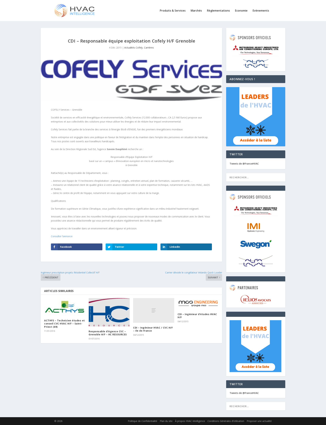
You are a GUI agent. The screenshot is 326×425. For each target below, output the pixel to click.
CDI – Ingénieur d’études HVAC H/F (197, 316)
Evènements (261, 10)
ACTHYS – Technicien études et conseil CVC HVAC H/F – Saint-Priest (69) (64, 323)
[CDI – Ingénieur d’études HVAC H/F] (198, 303)
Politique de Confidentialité (142, 421)
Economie (241, 10)
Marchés (196, 10)
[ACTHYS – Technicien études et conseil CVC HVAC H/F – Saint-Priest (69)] (64, 307)
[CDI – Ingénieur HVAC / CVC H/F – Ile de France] (153, 310)
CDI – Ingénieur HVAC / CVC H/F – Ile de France (153, 329)
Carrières (149, 47)
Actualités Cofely (133, 47)
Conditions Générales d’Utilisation (225, 421)
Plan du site (166, 421)
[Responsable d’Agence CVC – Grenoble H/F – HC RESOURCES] (109, 312)
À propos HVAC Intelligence (190, 421)
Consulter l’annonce (62, 236)
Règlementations (218, 10)
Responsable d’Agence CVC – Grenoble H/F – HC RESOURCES (108, 333)
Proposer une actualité (259, 421)
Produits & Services (173, 10)
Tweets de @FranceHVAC (244, 163)
